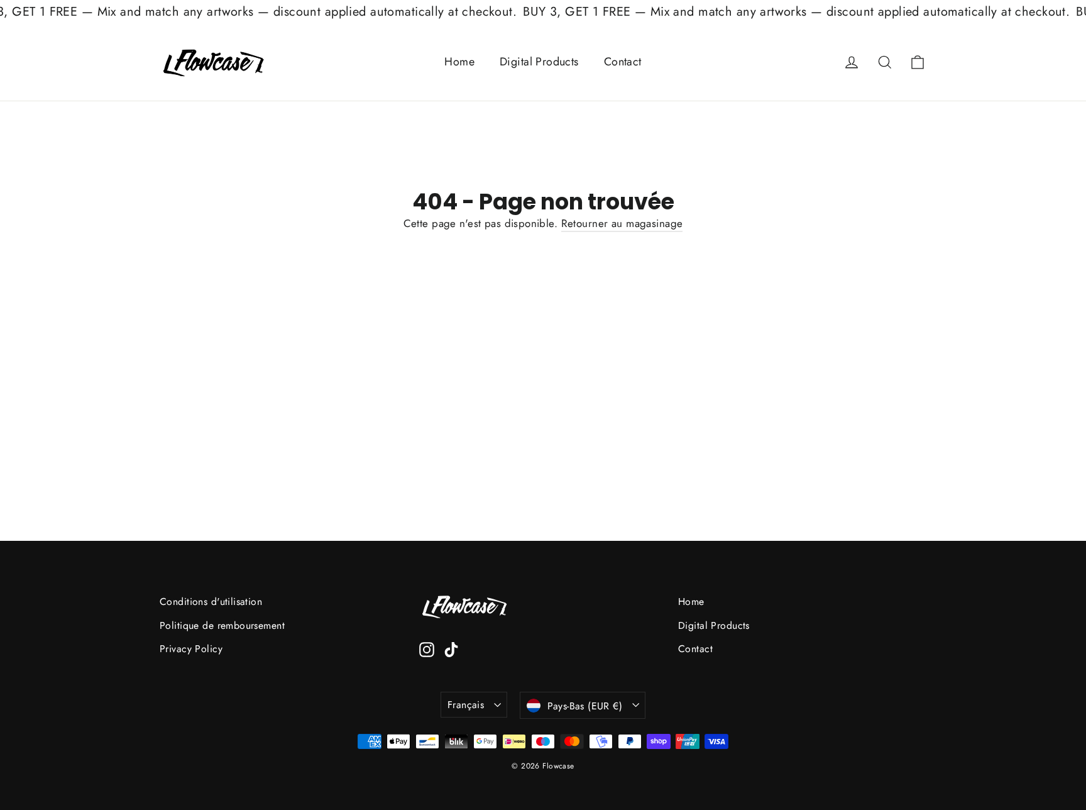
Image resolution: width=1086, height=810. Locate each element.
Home (459, 61)
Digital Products (539, 61)
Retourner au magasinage (622, 223)
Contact (623, 61)
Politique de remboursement (222, 625)
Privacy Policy (191, 648)
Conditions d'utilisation (211, 601)
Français (465, 704)
